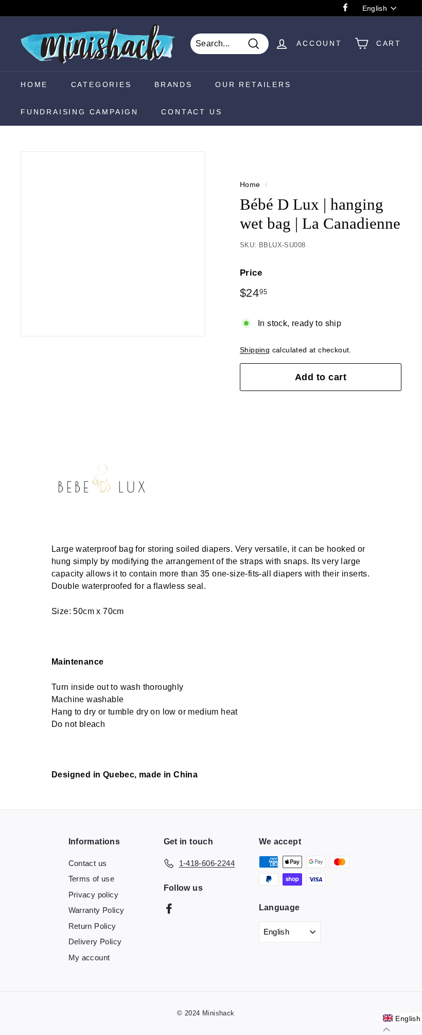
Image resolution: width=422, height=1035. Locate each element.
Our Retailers (253, 84)
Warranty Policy (96, 910)
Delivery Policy (95, 941)
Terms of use (91, 878)
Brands (173, 84)
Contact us (87, 863)
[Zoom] (113, 244)
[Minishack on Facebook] (169, 908)
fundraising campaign (79, 112)
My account (89, 957)
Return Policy (92, 926)
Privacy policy (93, 894)
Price (251, 273)
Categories (101, 84)
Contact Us (191, 112)
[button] (401, 1018)
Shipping (255, 350)
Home (34, 84)
